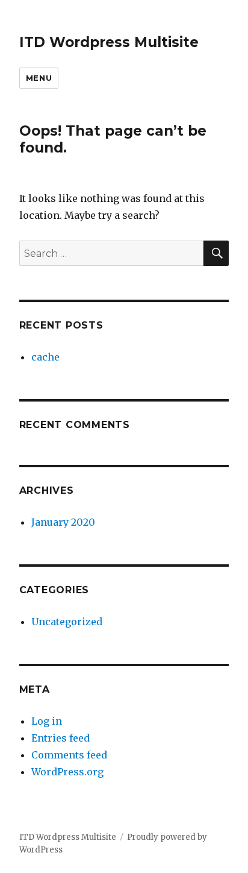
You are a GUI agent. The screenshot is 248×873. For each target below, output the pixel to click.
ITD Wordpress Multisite (109, 42)
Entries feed (60, 738)
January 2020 (63, 522)
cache (45, 357)
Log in (46, 721)
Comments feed (69, 755)
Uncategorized (66, 622)
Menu (39, 78)
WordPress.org (67, 772)
